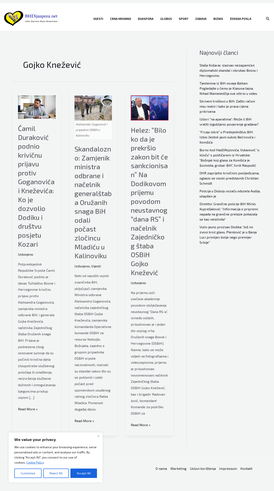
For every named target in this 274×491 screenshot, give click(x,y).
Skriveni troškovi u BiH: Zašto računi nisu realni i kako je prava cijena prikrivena (227, 106)
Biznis (218, 19)
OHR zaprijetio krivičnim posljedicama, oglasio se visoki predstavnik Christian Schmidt (229, 178)
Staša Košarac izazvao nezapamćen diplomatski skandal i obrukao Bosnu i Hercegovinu (229, 70)
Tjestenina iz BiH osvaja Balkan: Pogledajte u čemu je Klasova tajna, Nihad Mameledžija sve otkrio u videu (228, 88)
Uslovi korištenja (203, 468)
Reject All (56, 473)
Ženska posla (240, 19)
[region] (56, 457)
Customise (28, 473)
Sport (183, 19)
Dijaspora (145, 19)
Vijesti (98, 19)
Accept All (84, 473)
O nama (161, 468)
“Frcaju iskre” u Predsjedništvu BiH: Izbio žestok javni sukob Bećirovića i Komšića (227, 137)
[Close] (98, 436)
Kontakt (246, 468)
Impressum (228, 468)
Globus (166, 19)
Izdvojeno (25, 254)
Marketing (178, 468)
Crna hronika (120, 19)
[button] (268, 18)
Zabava (201, 19)
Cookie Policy (35, 462)
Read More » (28, 409)
